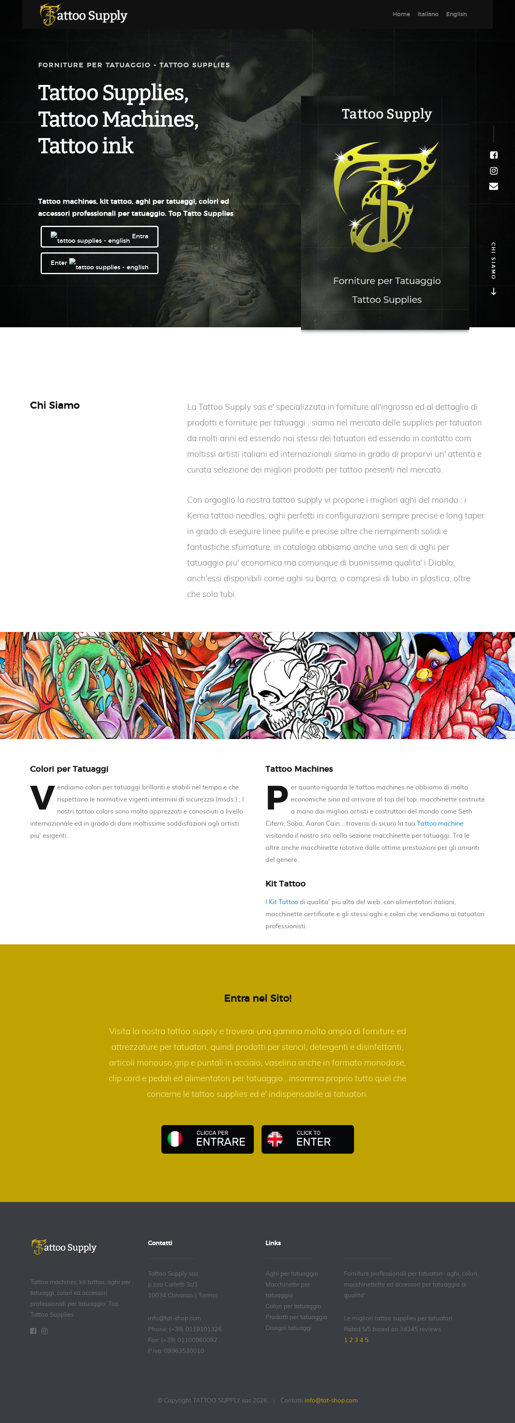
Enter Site (308, 1139)
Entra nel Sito (207, 1139)
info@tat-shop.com (331, 1401)
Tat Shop (88, 14)
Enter (60, 263)
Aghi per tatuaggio (292, 1274)
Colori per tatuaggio (293, 1306)
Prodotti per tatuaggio (297, 1317)
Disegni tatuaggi (289, 1328)
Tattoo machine (440, 823)
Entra (139, 236)
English (456, 14)
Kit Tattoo (283, 902)
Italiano (428, 14)
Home (401, 14)
